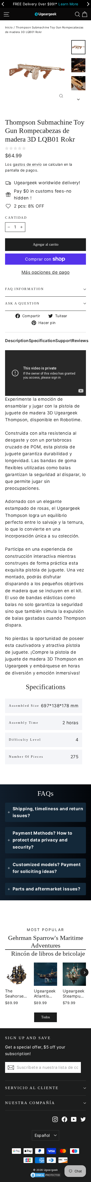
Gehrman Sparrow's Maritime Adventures (45, 941)
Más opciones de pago (45, 272)
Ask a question (22, 303)
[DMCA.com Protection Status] (45, 1175)
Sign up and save (28, 1038)
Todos (45, 1017)
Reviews (80, 340)
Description (17, 340)
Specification (42, 340)
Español (42, 1135)
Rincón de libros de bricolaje (48, 953)
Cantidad (16, 217)
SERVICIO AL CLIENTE (32, 1088)
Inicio (9, 27)
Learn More (68, 4)
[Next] (84, 972)
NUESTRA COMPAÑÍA (30, 1103)
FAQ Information (24, 289)
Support (63, 340)
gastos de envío (27, 164)
